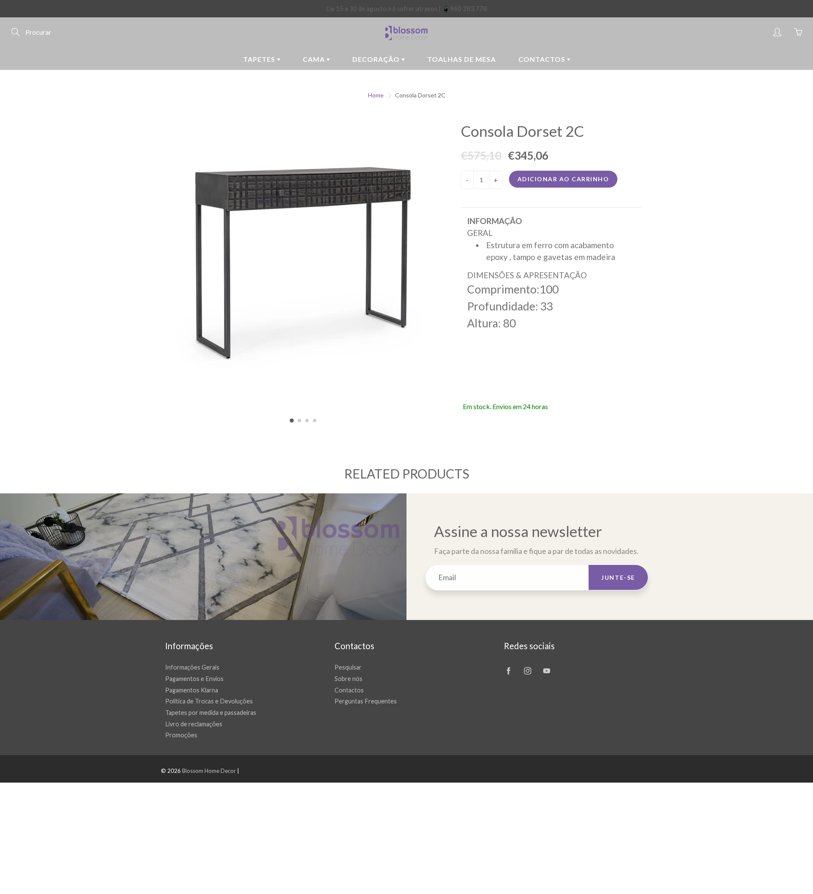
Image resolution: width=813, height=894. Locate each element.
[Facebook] (508, 670)
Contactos (542, 59)
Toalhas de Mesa (461, 59)
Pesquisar (348, 667)
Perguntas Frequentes (366, 701)
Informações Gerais (192, 667)
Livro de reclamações (193, 724)
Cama (314, 59)
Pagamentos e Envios (194, 678)
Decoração (376, 59)
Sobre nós (348, 678)
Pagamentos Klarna (191, 690)
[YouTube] (546, 670)
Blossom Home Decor (209, 770)
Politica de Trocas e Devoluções (209, 701)
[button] (292, 420)
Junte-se (618, 577)
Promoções (181, 735)
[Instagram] (527, 670)
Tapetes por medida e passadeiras (210, 712)
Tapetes (260, 59)
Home (376, 95)
